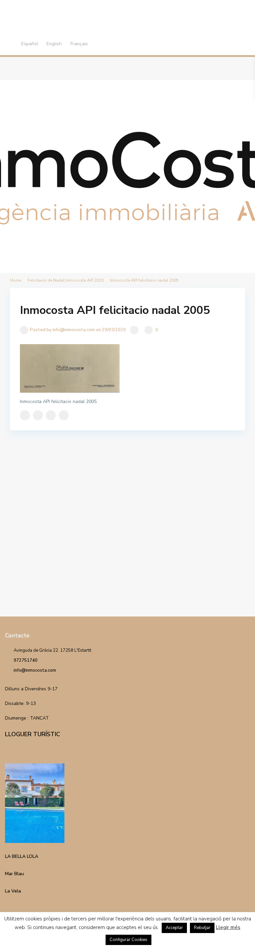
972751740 (26, 660)
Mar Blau (14, 874)
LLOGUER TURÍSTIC (32, 734)
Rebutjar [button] (202, 928)
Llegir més (228, 927)
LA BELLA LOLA (21, 856)
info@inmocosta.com (35, 670)
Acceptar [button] (174, 928)
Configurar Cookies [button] (128, 940)
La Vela (13, 891)
